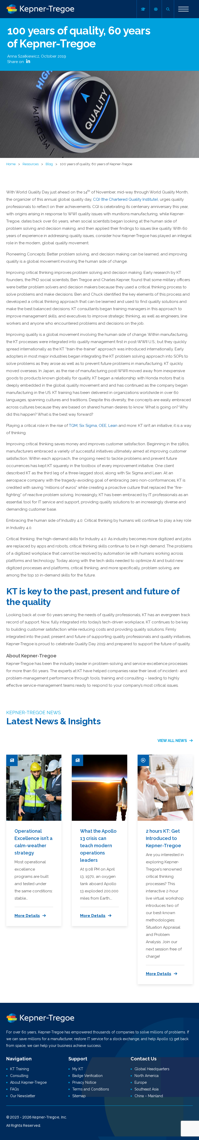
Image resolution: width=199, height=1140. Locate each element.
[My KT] (143, 9)
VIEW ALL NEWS (172, 740)
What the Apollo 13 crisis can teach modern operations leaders (98, 845)
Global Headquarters (151, 1069)
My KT (77, 1069)
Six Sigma (88, 425)
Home (11, 164)
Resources (31, 164)
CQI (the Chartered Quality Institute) (125, 199)
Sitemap (79, 1096)
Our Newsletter (22, 1096)
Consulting (19, 1076)
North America (146, 1076)
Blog (49, 164)
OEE (102, 425)
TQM (73, 425)
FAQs (14, 1089)
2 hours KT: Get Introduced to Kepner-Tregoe (163, 838)
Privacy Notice (84, 1082)
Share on (16, 61)
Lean (112, 425)
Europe (140, 1082)
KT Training (19, 1069)
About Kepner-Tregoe (28, 1082)
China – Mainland (148, 1096)
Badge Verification (87, 1076)
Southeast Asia (146, 1089)
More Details (27, 915)
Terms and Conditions (90, 1089)
